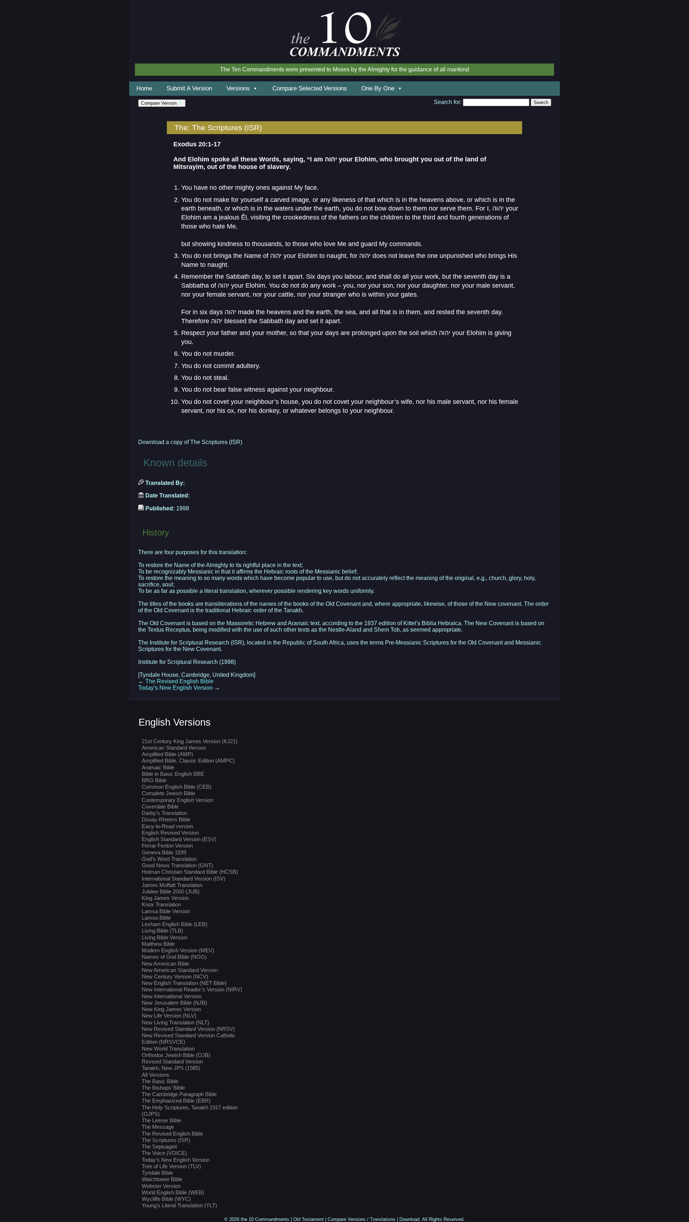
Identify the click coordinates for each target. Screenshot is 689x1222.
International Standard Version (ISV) (183, 879)
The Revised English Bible (176, 681)
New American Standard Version (180, 970)
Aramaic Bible (158, 767)
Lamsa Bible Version (166, 911)
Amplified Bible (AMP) (167, 754)
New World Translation (168, 1049)
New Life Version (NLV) (169, 1016)
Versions (238, 88)
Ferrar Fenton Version (167, 846)
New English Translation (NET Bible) (184, 983)
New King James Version (171, 1009)
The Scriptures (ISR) (166, 1140)
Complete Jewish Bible (168, 793)
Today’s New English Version (179, 688)
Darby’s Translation (164, 813)
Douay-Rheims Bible (166, 819)
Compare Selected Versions (309, 88)
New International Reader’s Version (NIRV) (192, 989)
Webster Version (161, 1186)
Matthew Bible (158, 944)
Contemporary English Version (177, 800)
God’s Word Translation (169, 859)
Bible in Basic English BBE (173, 774)
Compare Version (159, 103)
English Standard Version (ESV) (179, 839)
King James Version (165, 898)
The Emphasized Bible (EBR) (176, 1101)
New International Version (171, 996)
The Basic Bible (160, 1081)
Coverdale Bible (160, 806)
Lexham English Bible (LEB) (174, 924)
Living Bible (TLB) (162, 931)
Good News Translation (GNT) (177, 865)
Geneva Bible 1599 (164, 852)
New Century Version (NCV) (175, 976)
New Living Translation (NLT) (175, 1022)
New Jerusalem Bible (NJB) (174, 1003)
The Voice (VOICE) (164, 1153)
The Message (158, 1127)
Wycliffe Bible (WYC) (166, 1199)
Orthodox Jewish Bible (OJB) (176, 1055)
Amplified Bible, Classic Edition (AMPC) (188, 761)
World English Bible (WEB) (173, 1192)
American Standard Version (174, 748)
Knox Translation (161, 904)
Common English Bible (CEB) (176, 787)
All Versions (155, 1075)
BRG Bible (154, 780)
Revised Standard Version (172, 1061)
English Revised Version (170, 833)
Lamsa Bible (156, 918)
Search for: (447, 102)
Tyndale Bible (157, 1173)
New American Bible (165, 964)
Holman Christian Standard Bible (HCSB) (190, 872)
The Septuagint (159, 1146)
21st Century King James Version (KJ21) (190, 741)
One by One (377, 88)
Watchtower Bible (162, 1179)
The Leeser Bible (161, 1120)
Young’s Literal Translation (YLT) (179, 1205)
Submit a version (189, 88)
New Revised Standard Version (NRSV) (188, 1029)
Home (144, 88)
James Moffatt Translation (172, 885)
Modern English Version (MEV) (178, 950)
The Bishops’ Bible (163, 1088)
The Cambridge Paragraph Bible (179, 1094)
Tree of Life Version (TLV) (171, 1166)
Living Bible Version (164, 937)
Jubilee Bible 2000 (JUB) (171, 891)
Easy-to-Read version (167, 826)
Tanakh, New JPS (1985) (171, 1068)
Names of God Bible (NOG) (174, 957)
